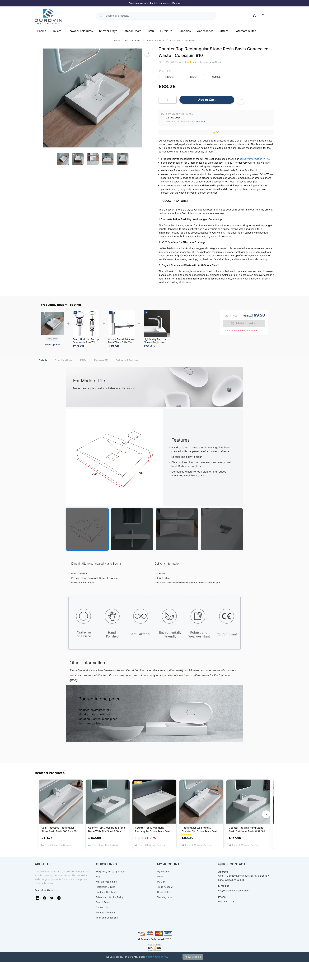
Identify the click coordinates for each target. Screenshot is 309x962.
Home (117, 40)
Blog (98, 876)
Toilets (56, 31)
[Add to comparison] (241, 100)
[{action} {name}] (86, 323)
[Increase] (173, 99)
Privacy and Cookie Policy (109, 897)
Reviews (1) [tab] (101, 360)
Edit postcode (199, 121)
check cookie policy (156, 956)
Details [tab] (43, 360)
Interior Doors (132, 31)
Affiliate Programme (106, 881)
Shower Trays (108, 31)
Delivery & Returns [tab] (127, 360)
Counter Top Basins (155, 40)
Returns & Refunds (105, 912)
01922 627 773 (226, 901)
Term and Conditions (107, 917)
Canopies (184, 31)
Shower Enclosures (80, 31)
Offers (224, 31)
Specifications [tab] (63, 360)
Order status (163, 892)
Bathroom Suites (245, 31)
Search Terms (103, 902)
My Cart (161, 881)
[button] (169, 77)
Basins (41, 31)
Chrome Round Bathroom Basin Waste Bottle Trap (121, 341)
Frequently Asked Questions (111, 871)
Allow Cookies (193, 956)
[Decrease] (161, 99)
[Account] (254, 15)
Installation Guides (105, 886)
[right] (266, 814)
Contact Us (102, 907)
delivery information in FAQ (254, 158)
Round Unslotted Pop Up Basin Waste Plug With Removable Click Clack (86, 342)
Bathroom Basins (133, 40)
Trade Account (165, 886)
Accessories (205, 31)
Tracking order (165, 897)
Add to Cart (206, 100)
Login (160, 876)
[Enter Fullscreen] (147, 53)
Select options (52, 344)
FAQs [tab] (83, 360)
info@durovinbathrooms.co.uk (234, 890)
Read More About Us (45, 890)
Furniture (166, 31)
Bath (151, 31)
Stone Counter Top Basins (182, 40)
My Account (163, 871)
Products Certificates (107, 892)
